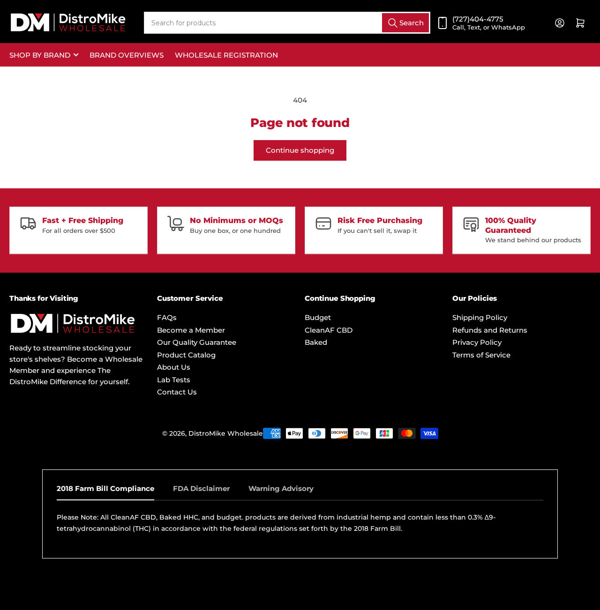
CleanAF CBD (328, 330)
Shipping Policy (479, 317)
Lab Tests (173, 379)
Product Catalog (186, 354)
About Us (173, 367)
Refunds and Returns (489, 330)
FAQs (167, 317)
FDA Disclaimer (201, 488)
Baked (316, 342)
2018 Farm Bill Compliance (105, 488)
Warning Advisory (281, 488)
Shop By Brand (39, 55)
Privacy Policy (477, 342)
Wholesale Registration (226, 55)
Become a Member (191, 330)
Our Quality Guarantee (196, 342)
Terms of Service (481, 354)
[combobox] (287, 23)
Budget (318, 317)
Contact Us (177, 391)
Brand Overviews (127, 55)
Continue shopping (300, 150)
